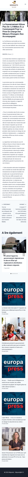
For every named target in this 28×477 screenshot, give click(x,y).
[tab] (10, 273)
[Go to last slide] (4, 254)
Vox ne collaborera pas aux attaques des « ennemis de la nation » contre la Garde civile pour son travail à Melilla (7, 213)
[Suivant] (24, 254)
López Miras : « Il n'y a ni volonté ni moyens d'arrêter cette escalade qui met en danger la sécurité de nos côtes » (14, 420)
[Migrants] (14, 4)
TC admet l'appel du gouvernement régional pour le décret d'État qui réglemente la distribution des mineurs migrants (14, 260)
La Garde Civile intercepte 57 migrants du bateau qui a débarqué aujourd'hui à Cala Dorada (14, 310)
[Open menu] (25, 4)
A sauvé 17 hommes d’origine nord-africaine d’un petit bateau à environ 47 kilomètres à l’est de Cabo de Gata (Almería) (20, 213)
